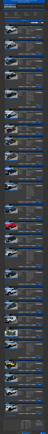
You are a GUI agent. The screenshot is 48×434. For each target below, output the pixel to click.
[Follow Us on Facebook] (36, 426)
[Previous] (5, 22)
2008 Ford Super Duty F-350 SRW (29, 139)
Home (20, 431)
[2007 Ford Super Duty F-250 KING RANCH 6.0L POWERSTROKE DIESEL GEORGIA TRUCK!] (11, 155)
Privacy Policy (27, 431)
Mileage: (27, 33)
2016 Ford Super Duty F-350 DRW (29, 375)
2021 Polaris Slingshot (23, 126)
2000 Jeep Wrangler (27, 361)
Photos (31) (21, 400)
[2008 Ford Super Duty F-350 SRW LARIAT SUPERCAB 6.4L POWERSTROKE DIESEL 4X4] (11, 140)
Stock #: (27, 34)
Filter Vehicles (24, 20)
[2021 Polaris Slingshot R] (11, 128)
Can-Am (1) (6, 15)
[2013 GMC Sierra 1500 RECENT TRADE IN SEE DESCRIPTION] (11, 252)
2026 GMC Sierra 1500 (30, 41)
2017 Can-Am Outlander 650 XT (25, 329)
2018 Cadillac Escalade (29, 91)
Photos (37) (21, 37)
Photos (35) (21, 245)
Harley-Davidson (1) (17, 15)
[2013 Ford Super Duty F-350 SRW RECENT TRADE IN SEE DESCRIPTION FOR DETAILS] (11, 29)
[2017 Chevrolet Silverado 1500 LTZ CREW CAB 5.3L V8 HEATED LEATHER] (11, 185)
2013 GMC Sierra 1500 (29, 249)
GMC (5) (16, 14)
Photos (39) (21, 86)
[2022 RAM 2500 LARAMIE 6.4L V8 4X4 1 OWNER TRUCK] (11, 225)
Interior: (19, 30)
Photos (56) (21, 413)
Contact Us (24, 431)
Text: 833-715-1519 (39, 425)
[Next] (14, 22)
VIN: (27, 29)
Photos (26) (21, 384)
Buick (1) (6, 13)
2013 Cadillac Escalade (28, 270)
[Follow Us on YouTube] (38, 426)
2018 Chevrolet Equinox (29, 206)
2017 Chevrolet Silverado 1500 (30, 184)
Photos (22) (21, 266)
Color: (19, 29)
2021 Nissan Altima (28, 302)
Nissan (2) (35, 12)
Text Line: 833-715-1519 (25, 2)
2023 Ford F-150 (29, 405)
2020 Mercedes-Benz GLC (29, 59)
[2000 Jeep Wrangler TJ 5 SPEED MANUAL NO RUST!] (11, 364)
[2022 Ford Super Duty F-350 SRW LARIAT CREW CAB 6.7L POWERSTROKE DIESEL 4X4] (11, 113)
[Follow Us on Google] (40, 426)
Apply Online (33, 37)
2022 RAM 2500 (28, 222)
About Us (22, 431)
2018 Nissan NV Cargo (27, 316)
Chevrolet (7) (16, 12)
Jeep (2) (25, 13)
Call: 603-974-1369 (33, 0)
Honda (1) (25, 12)
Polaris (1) (35, 13)
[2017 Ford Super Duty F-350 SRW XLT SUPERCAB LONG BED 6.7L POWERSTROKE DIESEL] (11, 170)
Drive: (19, 31)
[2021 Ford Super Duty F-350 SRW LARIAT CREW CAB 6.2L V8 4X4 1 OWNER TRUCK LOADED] (11, 238)
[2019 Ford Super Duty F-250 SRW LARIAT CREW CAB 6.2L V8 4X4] (11, 391)
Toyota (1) (35, 15)
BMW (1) (6, 12)
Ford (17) (16, 13)
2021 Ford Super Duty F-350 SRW (29, 236)
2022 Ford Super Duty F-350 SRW (29, 112)
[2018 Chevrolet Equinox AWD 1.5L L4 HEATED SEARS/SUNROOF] (11, 208)
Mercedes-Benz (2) (27, 15)
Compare (39, 35)
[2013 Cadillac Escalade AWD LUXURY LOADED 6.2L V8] (11, 273)
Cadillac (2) (6, 14)
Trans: (19, 32)
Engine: (27, 30)
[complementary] (46, 431)
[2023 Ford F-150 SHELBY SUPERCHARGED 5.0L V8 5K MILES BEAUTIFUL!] (11, 407)
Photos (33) (21, 218)
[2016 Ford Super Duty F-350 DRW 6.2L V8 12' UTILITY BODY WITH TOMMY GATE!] (11, 377)
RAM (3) (35, 14)
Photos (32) (21, 298)
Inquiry (27, 37)
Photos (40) (21, 284)
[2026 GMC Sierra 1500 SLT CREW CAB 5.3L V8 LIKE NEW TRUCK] (11, 44)
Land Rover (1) (26, 14)
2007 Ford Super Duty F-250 (30, 154)
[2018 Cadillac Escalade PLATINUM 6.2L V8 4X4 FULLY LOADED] (11, 93)
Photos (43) (21, 357)
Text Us (40, 37)
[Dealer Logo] (10, 6)
